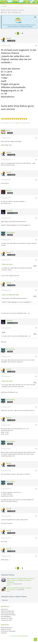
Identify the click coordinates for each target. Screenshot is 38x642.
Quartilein (9, 584)
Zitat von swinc (7, 264)
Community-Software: (19, 636)
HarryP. (5, 12)
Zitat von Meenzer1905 (10, 295)
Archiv (8, 585)
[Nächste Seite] (22, 33)
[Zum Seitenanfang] (35, 639)
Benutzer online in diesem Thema (14, 596)
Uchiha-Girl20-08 (11, 589)
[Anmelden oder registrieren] (31, 2)
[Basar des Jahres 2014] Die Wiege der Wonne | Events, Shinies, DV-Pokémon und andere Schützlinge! (21, 580)
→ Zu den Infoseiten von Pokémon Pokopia (19, 26)
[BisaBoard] (4, 2)
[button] (35, 2)
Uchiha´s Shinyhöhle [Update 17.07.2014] (19, 588)
